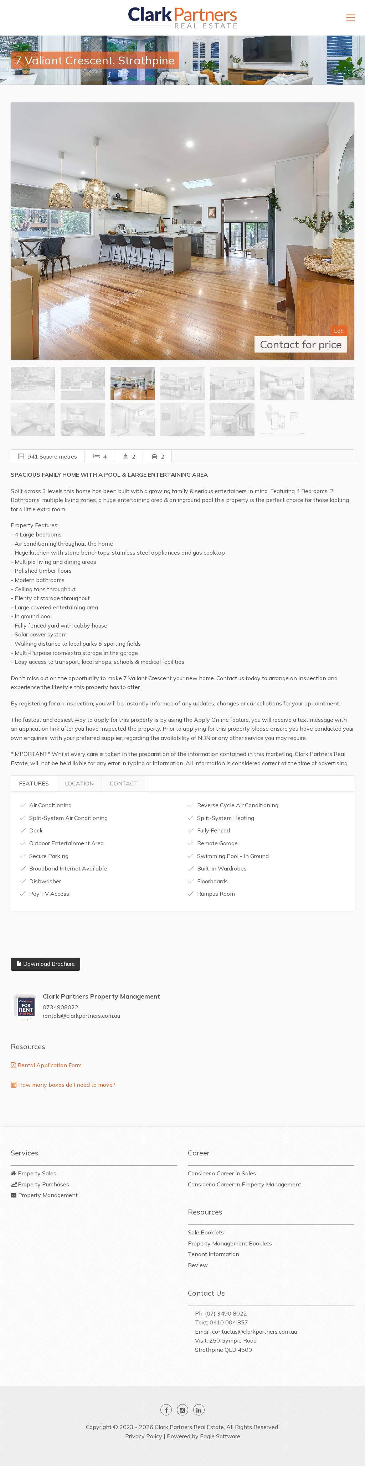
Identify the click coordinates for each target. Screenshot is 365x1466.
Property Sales (37, 1173)
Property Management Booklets (230, 1243)
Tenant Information (213, 1254)
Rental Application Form (49, 1065)
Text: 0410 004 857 (221, 1322)
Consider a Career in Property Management (244, 1184)
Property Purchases (43, 1184)
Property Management (48, 1194)
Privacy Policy (143, 1436)
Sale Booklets (206, 1232)
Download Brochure (48, 963)
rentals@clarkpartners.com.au (81, 1015)
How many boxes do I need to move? (66, 1084)
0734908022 (60, 1007)
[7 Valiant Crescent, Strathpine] (182, 231)
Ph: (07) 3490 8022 (221, 1313)
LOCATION (79, 783)
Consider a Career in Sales (222, 1173)
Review (198, 1265)
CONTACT (124, 783)
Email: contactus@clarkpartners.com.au (246, 1331)
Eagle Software (220, 1436)
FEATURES (34, 783)
